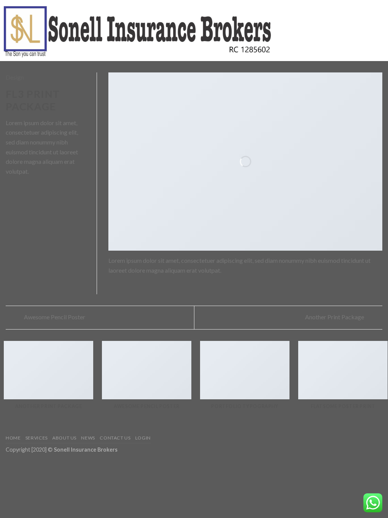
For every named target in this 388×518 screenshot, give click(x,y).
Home (13, 438)
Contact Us (115, 438)
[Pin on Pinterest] (38, 189)
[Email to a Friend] (29, 189)
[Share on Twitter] (20, 189)
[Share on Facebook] (10, 189)
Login (143, 438)
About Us (64, 438)
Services (36, 438)
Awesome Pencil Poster (54, 316)
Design (15, 77)
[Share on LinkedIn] (47, 189)
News (88, 438)
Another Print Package (335, 316)
